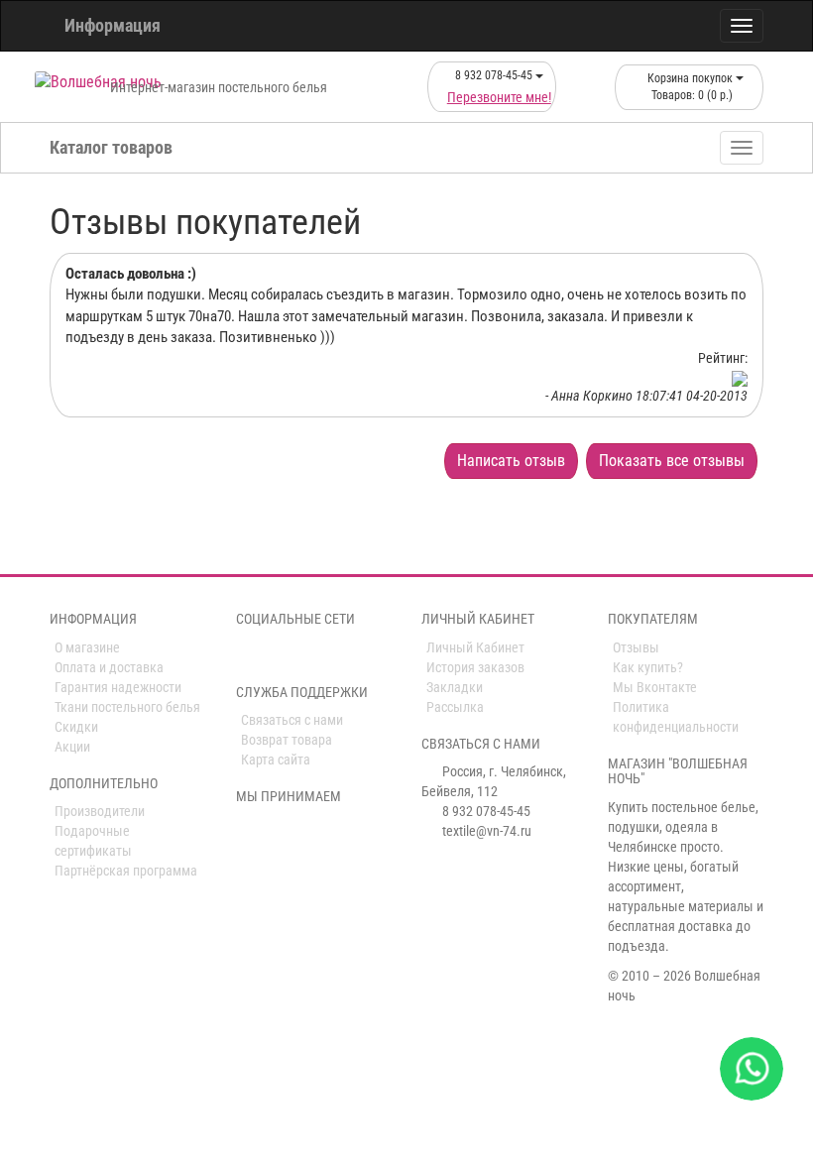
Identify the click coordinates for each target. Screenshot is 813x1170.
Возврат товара (286, 740)
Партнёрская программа (126, 870)
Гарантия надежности (118, 687)
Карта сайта (275, 759)
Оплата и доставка (109, 667)
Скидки (76, 727)
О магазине (87, 647)
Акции (72, 747)
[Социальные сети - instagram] (275, 655)
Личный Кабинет (475, 647)
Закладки (454, 687)
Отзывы (636, 647)
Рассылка (455, 707)
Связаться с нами (292, 720)
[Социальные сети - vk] (247, 655)
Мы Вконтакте (655, 687)
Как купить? (648, 667)
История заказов (475, 667)
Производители (100, 811)
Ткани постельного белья (127, 707)
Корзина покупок (690, 86)
